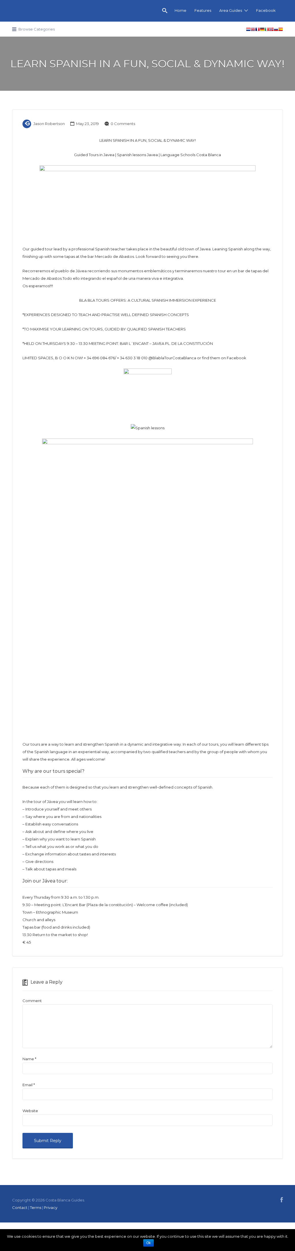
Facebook (266, 10)
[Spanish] (280, 30)
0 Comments (123, 123)
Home (180, 10)
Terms (35, 1207)
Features (202, 10)
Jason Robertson (49, 123)
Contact (19, 1207)
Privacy (50, 1207)
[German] (262, 30)
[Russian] (276, 30)
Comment (32, 1000)
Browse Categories (36, 29)
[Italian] (266, 30)
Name (29, 1059)
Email (28, 1084)
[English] (253, 30)
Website (30, 1110)
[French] (257, 30)
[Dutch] (248, 30)
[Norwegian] (271, 30)
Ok (148, 1243)
